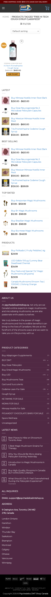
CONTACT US (20, 588)
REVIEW (35, 590)
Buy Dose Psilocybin (12, 365)
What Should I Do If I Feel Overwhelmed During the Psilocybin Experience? (28, 479)
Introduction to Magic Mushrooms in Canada (26, 463)
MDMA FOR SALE (10, 403)
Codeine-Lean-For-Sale (13, 389)
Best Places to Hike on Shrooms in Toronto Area (25, 439)
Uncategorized (9, 423)
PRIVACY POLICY (39, 588)
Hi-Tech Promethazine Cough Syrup (13, 67)
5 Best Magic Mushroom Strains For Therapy (25, 447)
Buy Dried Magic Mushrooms (16, 370)
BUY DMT (7, 360)
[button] (3, 8)
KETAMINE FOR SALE (12, 399)
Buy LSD (6, 375)
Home (5, 17)
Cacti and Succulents (12, 384)
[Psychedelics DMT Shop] (25, 8)
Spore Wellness (9, 418)
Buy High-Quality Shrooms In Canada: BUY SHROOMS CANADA (27, 471)
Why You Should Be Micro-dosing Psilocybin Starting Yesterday (25, 455)
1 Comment (16, 484)
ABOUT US (9, 588)
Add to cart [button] (13, 74)
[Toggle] (47, 360)
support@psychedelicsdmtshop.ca (26, 498)
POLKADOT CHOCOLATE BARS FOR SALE (22, 413)
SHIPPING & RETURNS (22, 590)
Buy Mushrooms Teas (12, 379)
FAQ (28, 588)
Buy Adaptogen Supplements (17, 355)
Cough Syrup (8, 394)
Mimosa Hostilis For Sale (13, 408)
